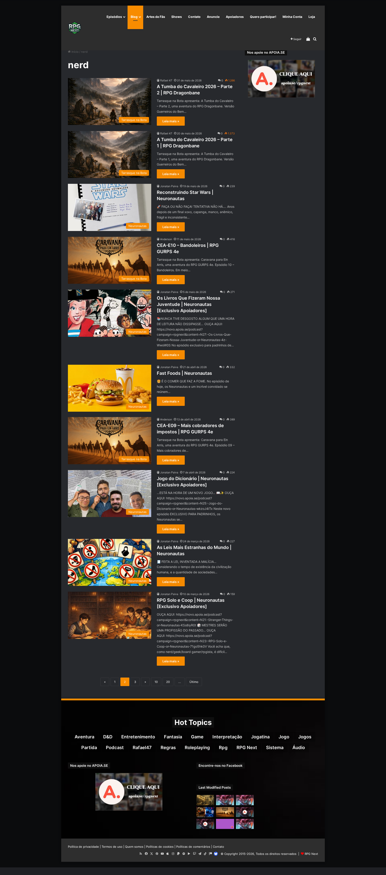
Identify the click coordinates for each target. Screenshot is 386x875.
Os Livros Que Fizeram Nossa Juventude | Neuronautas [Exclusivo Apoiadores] (188, 304)
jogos (304, 736)
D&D (107, 736)
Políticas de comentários (193, 846)
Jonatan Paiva (169, 186)
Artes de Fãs (155, 17)
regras (168, 747)
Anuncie (213, 17)
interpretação (227, 736)
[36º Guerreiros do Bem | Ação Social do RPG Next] (225, 824)
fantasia (173, 736)
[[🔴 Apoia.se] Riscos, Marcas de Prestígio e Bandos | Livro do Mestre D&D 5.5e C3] (245, 812)
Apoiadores (235, 17)
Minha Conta (292, 17)
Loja (311, 17)
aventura (84, 736)
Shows (176, 17)
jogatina (260, 736)
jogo (284, 736)
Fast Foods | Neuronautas (184, 373)
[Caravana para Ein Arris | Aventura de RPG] (225, 812)
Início (75, 51)
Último (193, 682)
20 (168, 682)
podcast (115, 747)
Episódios (114, 17)
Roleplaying (197, 747)
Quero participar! (263, 17)
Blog (134, 17)
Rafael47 (142, 747)
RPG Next (247, 747)
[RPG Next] (74, 28)
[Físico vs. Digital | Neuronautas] (205, 812)
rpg (223, 747)
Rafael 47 (166, 80)
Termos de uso (112, 846)
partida (89, 747)
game (197, 736)
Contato (194, 17)
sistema (274, 747)
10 (156, 682)
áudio (298, 747)
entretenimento (138, 736)
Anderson (166, 239)
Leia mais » (170, 121)
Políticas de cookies (160, 846)
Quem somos (134, 846)
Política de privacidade (83, 846)
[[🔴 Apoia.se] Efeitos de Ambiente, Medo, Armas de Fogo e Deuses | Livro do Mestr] (205, 824)
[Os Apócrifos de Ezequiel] (205, 800)
